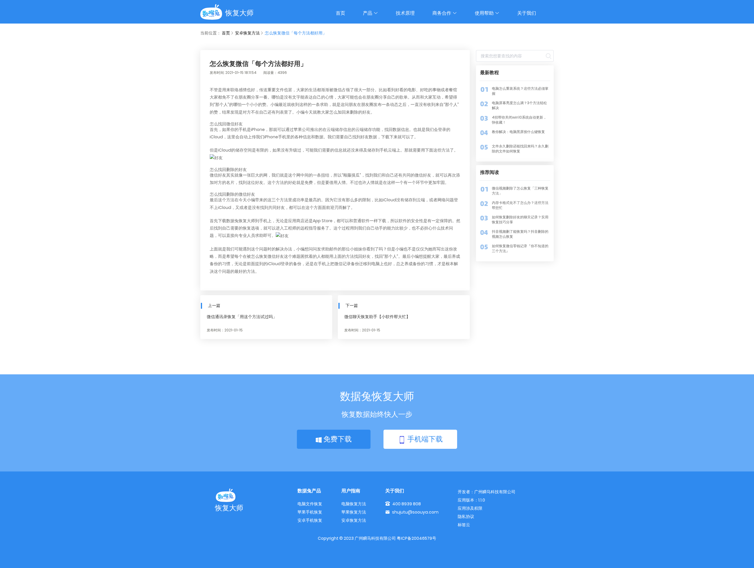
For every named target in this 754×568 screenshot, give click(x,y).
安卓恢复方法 (247, 33)
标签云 (464, 525)
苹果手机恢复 (309, 512)
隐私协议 (466, 516)
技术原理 (405, 13)
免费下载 (337, 439)
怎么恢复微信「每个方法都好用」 (296, 33)
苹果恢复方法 (353, 512)
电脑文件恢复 (309, 504)
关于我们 (526, 13)
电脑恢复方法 (353, 504)
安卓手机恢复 (309, 520)
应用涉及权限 (470, 508)
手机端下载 (424, 439)
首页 (340, 13)
